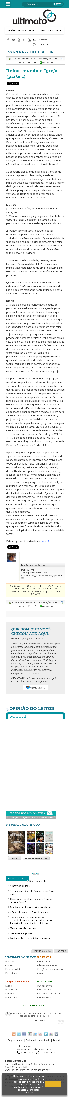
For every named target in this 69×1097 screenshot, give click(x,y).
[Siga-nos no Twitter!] (19, 1034)
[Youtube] (18, 40)
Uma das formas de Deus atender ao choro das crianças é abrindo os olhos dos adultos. (34, 1014)
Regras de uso (15, 1040)
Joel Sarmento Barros (33, 564)
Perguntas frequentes (48, 993)
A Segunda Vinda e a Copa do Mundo (29, 912)
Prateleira (10, 961)
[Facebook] (8, 40)
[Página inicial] (34, 16)
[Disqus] (35, 764)
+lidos (35, 873)
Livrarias (9, 993)
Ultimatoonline (20, 957)
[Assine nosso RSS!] (14, 1034)
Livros (8, 985)
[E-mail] (22, 578)
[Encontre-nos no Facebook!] (24, 1034)
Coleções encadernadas (50, 969)
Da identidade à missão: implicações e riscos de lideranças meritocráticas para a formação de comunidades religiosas (31, 920)
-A (35, 62)
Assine (15, 858)
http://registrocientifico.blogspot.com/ (44, 575)
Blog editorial (44, 989)
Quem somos (44, 985)
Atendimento (12, 997)
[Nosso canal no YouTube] (40, 1034)
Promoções (11, 989)
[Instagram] (24, 40)
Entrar (42, 30)
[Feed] (29, 40)
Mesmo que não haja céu (23, 928)
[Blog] (56, 1034)
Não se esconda (37, 880)
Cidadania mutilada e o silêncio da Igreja (30, 907)
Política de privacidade (38, 1040)
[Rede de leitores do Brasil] (35, 1034)
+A (29, 62)
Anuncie (57, 1040)
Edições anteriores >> (36, 858)
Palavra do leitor (14, 969)
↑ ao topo (61, 950)
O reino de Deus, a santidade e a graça (30, 938)
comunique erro (42, 950)
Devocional (11, 973)
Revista (44, 957)
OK (53, 1084)
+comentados (16, 878)
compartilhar (48, 62)
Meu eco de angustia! (21, 933)
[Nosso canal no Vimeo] (46, 1034)
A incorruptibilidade (20, 885)
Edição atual (43, 961)
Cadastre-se (54, 30)
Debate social (18, 716)
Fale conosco (44, 997)
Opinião (9, 965)
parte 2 (45, 541)
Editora (44, 981)
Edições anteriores (47, 965)
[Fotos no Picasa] (51, 1034)
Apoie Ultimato (34, 1005)
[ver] (45, 572)
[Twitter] (13, 40)
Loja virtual (17, 981)
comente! (20, 62)
